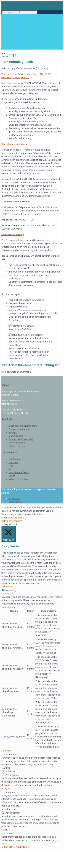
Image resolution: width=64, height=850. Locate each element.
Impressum (14, 498)
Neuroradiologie (17, 442)
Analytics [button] (6, 788)
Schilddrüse (15, 459)
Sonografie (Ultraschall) (21, 439)
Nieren (12, 469)
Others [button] (4, 829)
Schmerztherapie (17, 446)
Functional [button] (6, 750)
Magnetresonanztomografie (23, 425)
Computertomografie (19, 429)
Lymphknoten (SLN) (19, 472)
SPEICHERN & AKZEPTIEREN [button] (15, 847)
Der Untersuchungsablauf (14, 144)
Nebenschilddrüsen (19, 479)
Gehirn (12, 476)
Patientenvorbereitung (12, 234)
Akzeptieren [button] (17, 521)
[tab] (32, 75)
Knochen (13, 462)
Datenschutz (15, 501)
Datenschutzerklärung (12, 517)
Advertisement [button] (8, 809)
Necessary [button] (6, 586)
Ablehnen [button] (6, 521)
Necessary (11, 590)
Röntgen (13, 432)
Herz (11, 465)
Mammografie (16, 436)
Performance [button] (8, 771)
